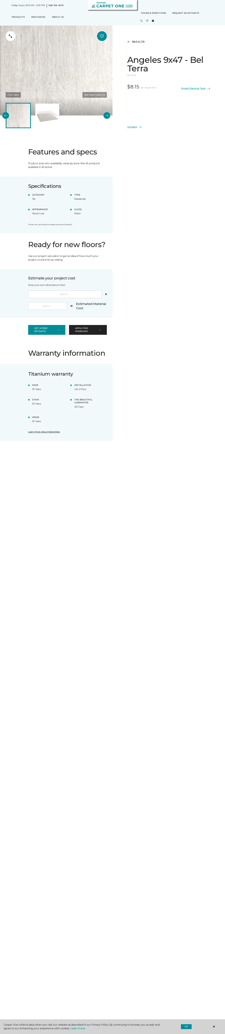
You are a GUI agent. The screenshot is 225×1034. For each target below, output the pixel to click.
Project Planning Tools (193, 88)
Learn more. (77, 1028)
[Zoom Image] (10, 36)
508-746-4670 (56, 5)
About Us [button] (58, 17)
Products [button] (18, 17)
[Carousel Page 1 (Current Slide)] (18, 115)
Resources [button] (38, 17)
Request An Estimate (185, 13)
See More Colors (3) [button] (94, 94)
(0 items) (153, 21)
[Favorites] (147, 21)
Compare (132, 127)
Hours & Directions (153, 13)
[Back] (5, 115)
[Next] (106, 115)
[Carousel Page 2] (47, 115)
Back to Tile (138, 41)
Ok (186, 1026)
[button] (141, 21)
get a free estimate (40, 330)
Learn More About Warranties (44, 432)
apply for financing (81, 330)
